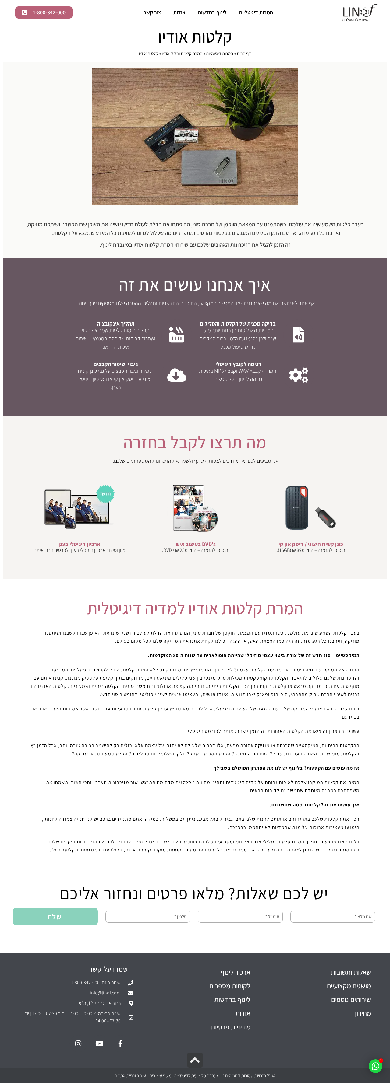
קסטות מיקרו (167, 850)
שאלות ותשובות (351, 972)
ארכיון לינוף (235, 972)
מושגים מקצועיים (349, 986)
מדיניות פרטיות (230, 1027)
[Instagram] (78, 1043)
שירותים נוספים (351, 999)
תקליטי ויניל (65, 850)
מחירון (363, 1013)
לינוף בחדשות (212, 12)
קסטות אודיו (138, 850)
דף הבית (244, 53)
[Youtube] (99, 1043)
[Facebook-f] (120, 1043)
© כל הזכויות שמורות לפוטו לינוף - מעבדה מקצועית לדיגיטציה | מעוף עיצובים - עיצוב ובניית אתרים (195, 1075)
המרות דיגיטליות (256, 12)
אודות (179, 12)
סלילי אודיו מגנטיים (101, 850)
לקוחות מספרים (229, 986)
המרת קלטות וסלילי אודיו (182, 53)
